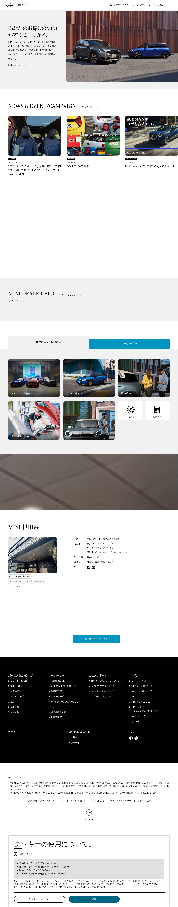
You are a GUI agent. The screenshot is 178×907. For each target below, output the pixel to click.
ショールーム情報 (156, 5)
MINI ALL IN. (137, 697)
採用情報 (75, 743)
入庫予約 (55, 718)
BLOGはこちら (68, 295)
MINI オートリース (140, 692)
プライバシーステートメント (41, 801)
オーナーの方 (138, 5)
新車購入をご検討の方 (119, 5)
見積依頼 (14, 712)
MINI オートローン (140, 686)
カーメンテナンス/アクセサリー (66, 702)
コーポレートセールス (101, 692)
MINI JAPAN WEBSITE (120, 801)
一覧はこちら (86, 107)
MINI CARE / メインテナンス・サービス (143, 709)
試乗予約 (14, 707)
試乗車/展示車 (17, 686)
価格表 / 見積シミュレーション (105, 681)
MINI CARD (136, 717)
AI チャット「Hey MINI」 (102, 697)
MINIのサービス (18, 697)
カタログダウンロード (101, 686)
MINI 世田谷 (22, 5)
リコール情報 (98, 801)
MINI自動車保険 (139, 702)
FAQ (12, 702)
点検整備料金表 (58, 712)
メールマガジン (78, 801)
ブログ (13, 738)
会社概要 (75, 738)
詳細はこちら (14, 65)
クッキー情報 (144, 801)
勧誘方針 (135, 722)
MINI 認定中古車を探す (62, 686)
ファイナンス (137, 681)
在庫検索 (14, 692)
